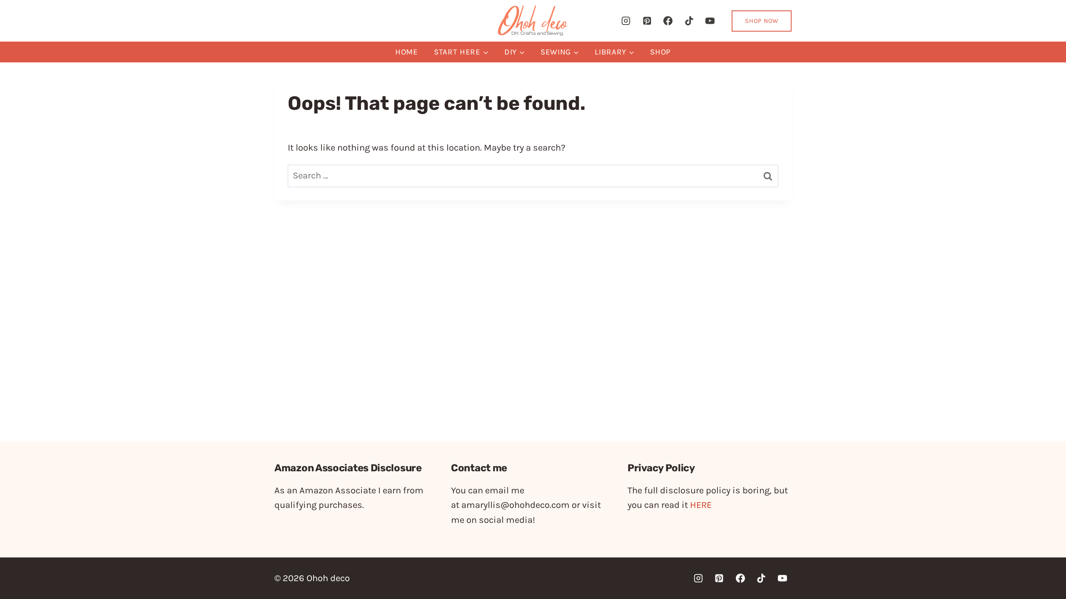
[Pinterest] (647, 21)
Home (406, 52)
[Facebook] (668, 21)
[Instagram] (626, 21)
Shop (660, 52)
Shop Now (761, 21)
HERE (701, 505)
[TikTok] (689, 21)
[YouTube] (710, 21)
